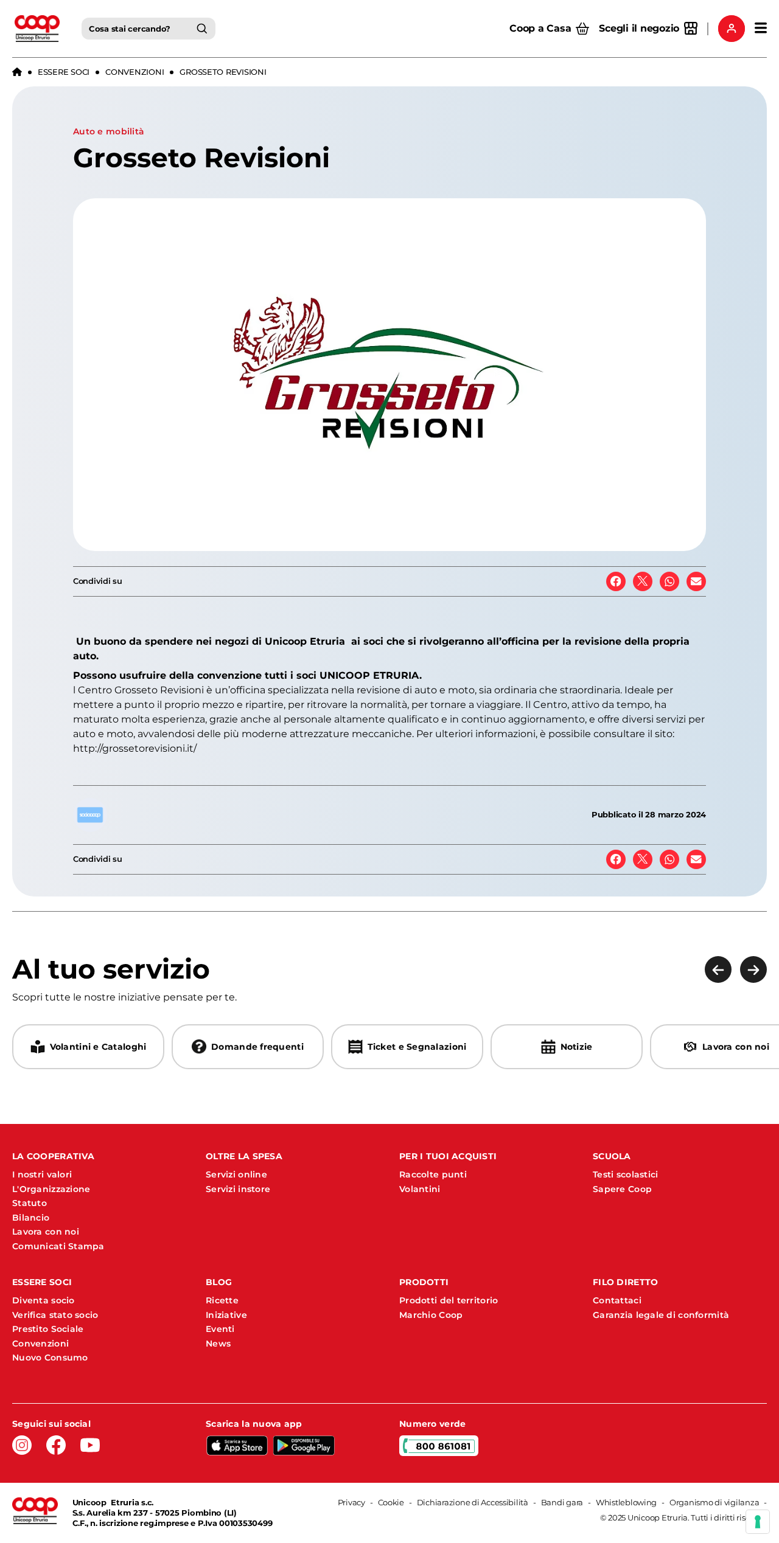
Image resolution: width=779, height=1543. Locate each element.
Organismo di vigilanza (714, 1502)
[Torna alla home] (17, 72)
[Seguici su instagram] (22, 1445)
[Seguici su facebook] (56, 1445)
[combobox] (148, 29)
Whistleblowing (626, 1502)
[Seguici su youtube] (90, 1445)
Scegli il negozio (639, 28)
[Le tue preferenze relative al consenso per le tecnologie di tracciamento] (757, 1521)
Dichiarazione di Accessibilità (472, 1502)
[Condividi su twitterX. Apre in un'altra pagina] (642, 581)
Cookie (391, 1502)
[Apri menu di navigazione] (761, 29)
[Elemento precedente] (718, 969)
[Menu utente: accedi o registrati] (731, 28)
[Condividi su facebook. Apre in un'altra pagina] (616, 581)
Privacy (351, 1502)
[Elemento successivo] (753, 969)
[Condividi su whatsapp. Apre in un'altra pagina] (669, 581)
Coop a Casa (540, 28)
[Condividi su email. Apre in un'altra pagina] (696, 581)
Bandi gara (562, 1502)
